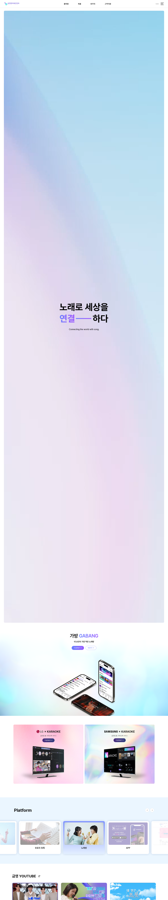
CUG (157, 4)
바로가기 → (91, 648)
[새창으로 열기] (39, 876)
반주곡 (93, 4)
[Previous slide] (147, 810)
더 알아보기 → (78, 648)
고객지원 (108, 4)
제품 (79, 4)
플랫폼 (66, 4)
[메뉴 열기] (162, 4)
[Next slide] (152, 810)
